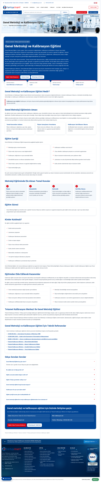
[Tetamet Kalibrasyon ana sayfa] (11, 449)
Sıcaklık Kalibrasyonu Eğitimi (45, 457)
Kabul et (95, 479)
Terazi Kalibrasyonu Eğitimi (45, 459)
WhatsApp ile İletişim (37, 77)
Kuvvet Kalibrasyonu (28, 461)
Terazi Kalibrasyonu (28, 471)
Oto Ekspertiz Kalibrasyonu (30, 466)
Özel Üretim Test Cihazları (61, 455)
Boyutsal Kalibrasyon (29, 454)
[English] (95, 2)
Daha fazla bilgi (86, 479)
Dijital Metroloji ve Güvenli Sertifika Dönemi (76, 454)
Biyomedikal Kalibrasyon (29, 452)
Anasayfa (5, 25)
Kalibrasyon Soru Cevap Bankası (77, 462)
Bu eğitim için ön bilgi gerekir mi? (15, 369)
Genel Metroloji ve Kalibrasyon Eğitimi (47, 452)
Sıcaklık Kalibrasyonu (29, 467)
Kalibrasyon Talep (81, 12)
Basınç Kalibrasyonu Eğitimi (45, 451)
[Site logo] (12, 7)
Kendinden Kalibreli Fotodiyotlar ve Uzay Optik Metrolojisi (77, 457)
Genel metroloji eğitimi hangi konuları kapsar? (18, 384)
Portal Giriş (93, 7)
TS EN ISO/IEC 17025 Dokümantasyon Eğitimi (47, 462)
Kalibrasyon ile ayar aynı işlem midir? (16, 389)
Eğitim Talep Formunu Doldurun (16, 425)
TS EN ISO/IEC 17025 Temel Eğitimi (47, 464)
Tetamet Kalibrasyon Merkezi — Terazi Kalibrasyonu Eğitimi (23, 349)
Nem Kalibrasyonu (28, 464)
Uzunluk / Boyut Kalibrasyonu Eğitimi (47, 465)
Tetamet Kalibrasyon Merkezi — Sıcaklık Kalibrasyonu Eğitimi (24, 347)
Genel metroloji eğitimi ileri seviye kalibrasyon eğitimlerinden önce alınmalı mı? (26, 399)
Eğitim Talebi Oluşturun (12, 77)
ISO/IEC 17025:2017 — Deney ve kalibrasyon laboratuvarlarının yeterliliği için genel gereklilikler (32, 339)
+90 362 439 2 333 (67, 420)
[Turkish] (96, 2)
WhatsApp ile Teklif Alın (34, 425)
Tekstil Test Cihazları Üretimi (62, 452)
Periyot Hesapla (93, 12)
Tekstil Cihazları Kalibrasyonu (30, 469)
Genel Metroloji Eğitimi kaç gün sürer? (16, 361)
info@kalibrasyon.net (18, 420)
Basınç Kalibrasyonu (28, 451)
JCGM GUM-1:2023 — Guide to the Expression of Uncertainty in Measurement (28, 336)
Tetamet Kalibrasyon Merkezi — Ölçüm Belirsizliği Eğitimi (23, 341)
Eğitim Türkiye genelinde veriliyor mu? (16, 379)
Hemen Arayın (25, 77)
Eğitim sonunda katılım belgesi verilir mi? (17, 374)
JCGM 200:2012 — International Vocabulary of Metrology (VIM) (24, 334)
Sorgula (65, 12)
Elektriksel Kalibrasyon (29, 456)
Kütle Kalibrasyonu (28, 462)
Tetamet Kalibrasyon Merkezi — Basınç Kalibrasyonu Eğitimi (24, 344)
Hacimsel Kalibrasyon (29, 459)
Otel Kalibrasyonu (74, 451)
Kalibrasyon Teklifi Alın (90, 441)
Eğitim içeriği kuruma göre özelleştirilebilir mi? (18, 394)
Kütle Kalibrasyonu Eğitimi (45, 454)
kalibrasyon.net (59, 415)
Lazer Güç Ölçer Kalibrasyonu (30, 457)
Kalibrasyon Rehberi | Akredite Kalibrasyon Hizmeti (77, 460)
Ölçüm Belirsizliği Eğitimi (44, 456)
